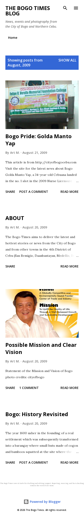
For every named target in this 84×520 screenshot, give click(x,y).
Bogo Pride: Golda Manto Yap (38, 139)
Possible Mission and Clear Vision (41, 348)
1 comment (29, 388)
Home (12, 37)
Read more (69, 191)
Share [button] (10, 191)
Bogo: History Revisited (36, 414)
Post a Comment (33, 191)
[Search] (65, 8)
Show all (67, 60)
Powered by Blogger (45, 501)
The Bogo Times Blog (27, 10)
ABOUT (14, 218)
